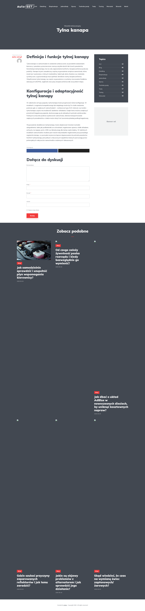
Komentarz (30, 165)
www (28, 201)
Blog (100, 68)
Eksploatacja (53, 6)
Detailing (43, 6)
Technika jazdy (84, 6)
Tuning (101, 6)
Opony (73, 6)
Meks (65, 605)
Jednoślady (64, 6)
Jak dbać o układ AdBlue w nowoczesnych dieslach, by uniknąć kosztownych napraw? (111, 403)
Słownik (118, 6)
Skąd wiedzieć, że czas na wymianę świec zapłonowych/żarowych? (110, 580)
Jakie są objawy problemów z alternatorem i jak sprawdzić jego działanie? (68, 582)
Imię (28, 184)
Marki (126, 6)
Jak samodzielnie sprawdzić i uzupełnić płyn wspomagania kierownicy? (32, 272)
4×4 (36, 6)
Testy (94, 6)
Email (29, 193)
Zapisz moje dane (33, 210)
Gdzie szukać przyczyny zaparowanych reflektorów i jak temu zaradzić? (33, 580)
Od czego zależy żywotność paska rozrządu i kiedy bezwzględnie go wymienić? (68, 256)
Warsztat (110, 6)
